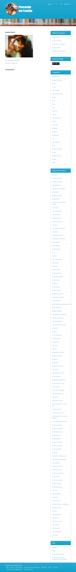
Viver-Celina (55, 525)
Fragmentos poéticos (58, 294)
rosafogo (54, 452)
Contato (55, 567)
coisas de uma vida (57, 221)
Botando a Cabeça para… (59, 51)
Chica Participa (56, 214)
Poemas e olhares (57, 425)
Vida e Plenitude (56, 514)
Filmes (50, 567)
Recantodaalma (56, 439)
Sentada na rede (57, 470)
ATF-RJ (53, 551)
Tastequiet (55, 497)
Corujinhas (55, 232)
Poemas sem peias (57, 428)
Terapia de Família (57, 149)
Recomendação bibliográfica (15, 569)
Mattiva (54, 349)
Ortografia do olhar (57, 400)
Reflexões (44, 567)
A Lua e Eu (55, 175)
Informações (19, 567)
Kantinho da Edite (57, 321)
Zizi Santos (55, 535)
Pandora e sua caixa (58, 413)
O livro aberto (56, 387)
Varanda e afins (56, 507)
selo (53, 138)
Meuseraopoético (57, 356)
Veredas (54, 511)
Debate (54, 97)
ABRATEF (54, 547)
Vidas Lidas (55, 518)
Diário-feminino (56, 242)
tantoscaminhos (56, 494)
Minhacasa (55, 362)
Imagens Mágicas (57, 311)
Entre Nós (55, 266)
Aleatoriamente (56, 185)
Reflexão (54, 128)
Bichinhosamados (57, 195)
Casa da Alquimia (57, 211)
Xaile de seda (56, 528)
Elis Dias (54, 256)
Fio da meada (56, 280)
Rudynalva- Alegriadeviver (59, 456)
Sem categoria (56, 142)
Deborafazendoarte (57, 235)
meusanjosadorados (58, 352)
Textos (54, 152)
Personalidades (56, 118)
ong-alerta (55, 397)
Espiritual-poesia (57, 273)
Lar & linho (55, 328)
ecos (53, 252)
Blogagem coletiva (57, 80)
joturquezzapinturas (58, 318)
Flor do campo (56, 287)
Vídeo (53, 162)
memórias (55, 111)
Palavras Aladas (56, 409)
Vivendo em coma (57, 521)
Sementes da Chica (57, 466)
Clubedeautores (56, 218)
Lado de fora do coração (59, 325)
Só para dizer (56, 476)
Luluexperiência (56, 338)
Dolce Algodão (56, 245)
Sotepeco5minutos (57, 487)
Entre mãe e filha (57, 259)
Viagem (54, 159)
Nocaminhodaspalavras (59, 380)
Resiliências (55, 135)
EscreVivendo (56, 270)
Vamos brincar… (56, 37)
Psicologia (55, 125)
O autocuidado (56, 47)
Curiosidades (56, 90)
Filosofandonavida (57, 276)
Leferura (54, 331)
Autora (12, 567)
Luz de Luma (55, 342)
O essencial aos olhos (58, 383)
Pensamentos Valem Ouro (59, 421)
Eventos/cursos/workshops (32, 567)
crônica (54, 87)
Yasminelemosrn (57, 532)
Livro (53, 107)
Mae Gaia (55, 345)
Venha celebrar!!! (57, 41)
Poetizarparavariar (57, 432)
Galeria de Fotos (28, 569)
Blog (8, 567)
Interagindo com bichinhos (59, 314)
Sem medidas (56, 463)
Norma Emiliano (11, 63)
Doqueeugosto (56, 249)
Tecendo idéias (56, 500)
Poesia (54, 121)
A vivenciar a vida (57, 178)
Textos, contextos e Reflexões (60, 504)
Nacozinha (55, 369)
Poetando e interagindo (58, 44)
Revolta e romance (57, 445)
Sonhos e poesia (57, 483)
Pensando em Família (58, 554)
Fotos (53, 104)
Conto (53, 83)
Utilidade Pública (56, 156)
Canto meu (55, 208)
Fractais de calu (56, 290)
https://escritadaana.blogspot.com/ (62, 304)
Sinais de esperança (58, 473)
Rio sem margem (56, 449)
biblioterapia (55, 76)
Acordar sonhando (57, 182)
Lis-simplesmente (57, 335)
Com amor (55, 225)
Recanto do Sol (56, 435)
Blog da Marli (55, 199)
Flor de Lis (55, 283)
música (54, 114)
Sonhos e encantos (57, 480)
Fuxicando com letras (58, 297)
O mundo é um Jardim (58, 390)
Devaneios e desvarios (58, 239)
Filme (53, 101)
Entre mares (55, 263)
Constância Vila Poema (58, 228)
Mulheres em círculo (57, 366)
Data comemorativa (57, 94)
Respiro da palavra (57, 442)
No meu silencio (56, 376)
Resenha (54, 132)
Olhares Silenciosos (57, 393)
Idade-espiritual (56, 307)
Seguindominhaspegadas (59, 459)
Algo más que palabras (58, 188)
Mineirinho (55, 359)
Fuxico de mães (56, 300)
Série (53, 145)
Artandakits (55, 192)
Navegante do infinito (58, 373)
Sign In (68, 4)
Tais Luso (54, 490)
